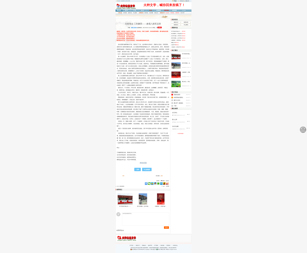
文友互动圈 (175, 126)
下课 (175, 105)
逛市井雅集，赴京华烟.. (143, 206)
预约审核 (166, 10)
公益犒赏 (147, 169)
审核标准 (144, 245)
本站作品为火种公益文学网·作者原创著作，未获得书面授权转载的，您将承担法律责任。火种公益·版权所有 (153, 247)
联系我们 (168, 245)
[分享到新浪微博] (167, 183)
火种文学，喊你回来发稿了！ (164, 5)
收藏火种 (187, 1)
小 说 (134, 10)
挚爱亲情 (186, 22)
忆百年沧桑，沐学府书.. (176, 35)
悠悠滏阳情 (121, 186)
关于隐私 (156, 245)
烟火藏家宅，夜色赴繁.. (176, 33)
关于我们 (131, 245)
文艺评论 (174, 112)
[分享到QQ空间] (152, 183)
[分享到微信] (149, 183)
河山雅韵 (135, 12)
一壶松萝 (167, 186)
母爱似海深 (177, 94)
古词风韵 (125, 12)
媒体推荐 (174, 10)
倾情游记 (176, 24)
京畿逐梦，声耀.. (186, 72)
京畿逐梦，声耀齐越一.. (161, 206)
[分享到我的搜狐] (164, 183)
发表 (166, 227)
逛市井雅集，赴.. (186, 63)
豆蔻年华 (173, 44)
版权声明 (150, 245)
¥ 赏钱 (145, 162)
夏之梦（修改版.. (178, 103)
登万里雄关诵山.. (186, 53)
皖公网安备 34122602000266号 (138, 249)
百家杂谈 (146, 12)
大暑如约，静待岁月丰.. (176, 47)
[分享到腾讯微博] (161, 183)
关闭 (167, 180)
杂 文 (142, 10)
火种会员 (181, 1)
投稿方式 (138, 245)
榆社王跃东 (134, 27)
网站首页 (119, 10)
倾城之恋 (156, 12)
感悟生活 (130, 12)
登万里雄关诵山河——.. (125, 206)
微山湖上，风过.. (186, 81)
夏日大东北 (177, 100)
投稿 (158, 180)
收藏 (165, 180)
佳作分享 (182, 12)
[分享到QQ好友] (155, 183)
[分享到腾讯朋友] (158, 183)
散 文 (126, 10)
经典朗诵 (158, 10)
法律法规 (162, 245)
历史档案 (151, 12)
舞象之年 (173, 42)
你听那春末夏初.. (178, 97)
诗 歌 (150, 10)
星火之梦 (174, 119)
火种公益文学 (153, 249)
